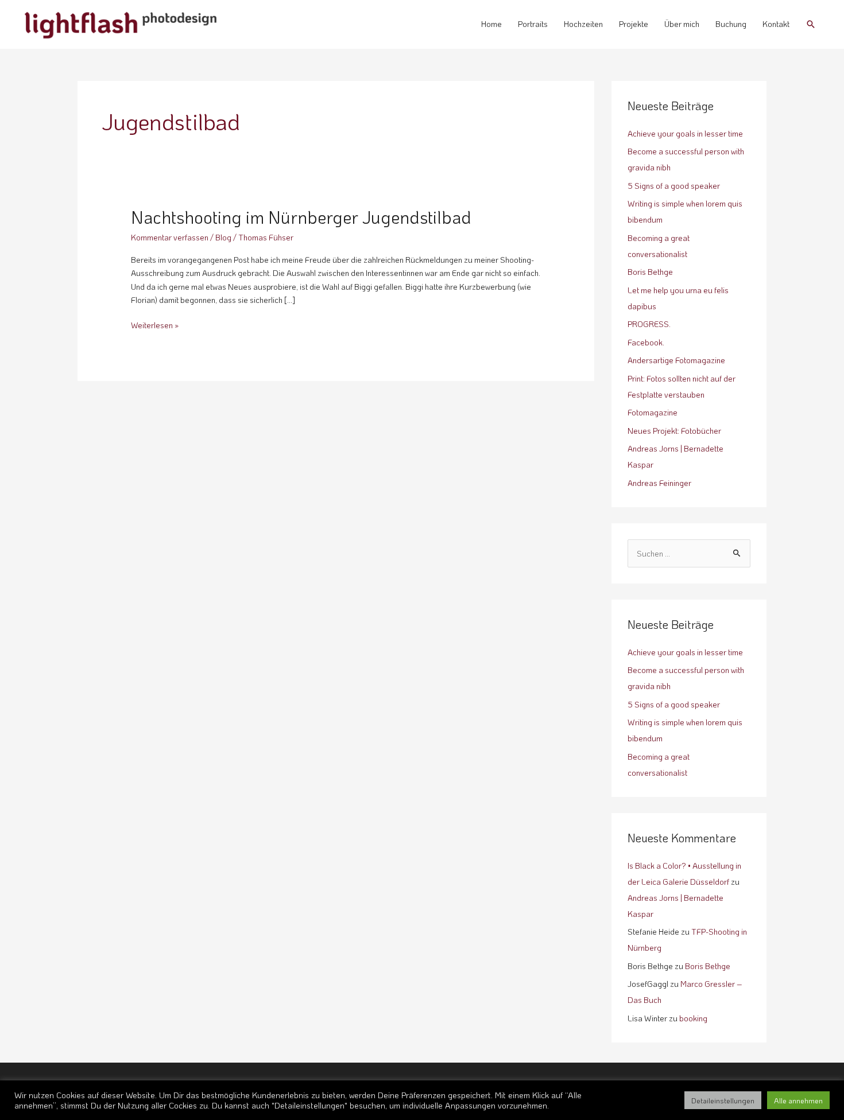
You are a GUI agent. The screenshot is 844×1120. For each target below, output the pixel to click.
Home (491, 23)
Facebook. (646, 342)
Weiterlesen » (155, 324)
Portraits (533, 23)
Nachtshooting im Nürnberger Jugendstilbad (301, 217)
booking (693, 1018)
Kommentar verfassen (169, 237)
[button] (811, 24)
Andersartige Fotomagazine (676, 360)
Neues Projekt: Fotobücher (674, 430)
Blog (223, 237)
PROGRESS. (649, 323)
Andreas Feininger (659, 482)
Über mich (681, 23)
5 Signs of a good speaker (674, 185)
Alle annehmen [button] (798, 1100)
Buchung (730, 23)
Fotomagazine (652, 412)
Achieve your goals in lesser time (685, 133)
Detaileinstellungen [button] (722, 1100)
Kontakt (775, 23)
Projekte (633, 23)
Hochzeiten (583, 23)
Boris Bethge (650, 271)
